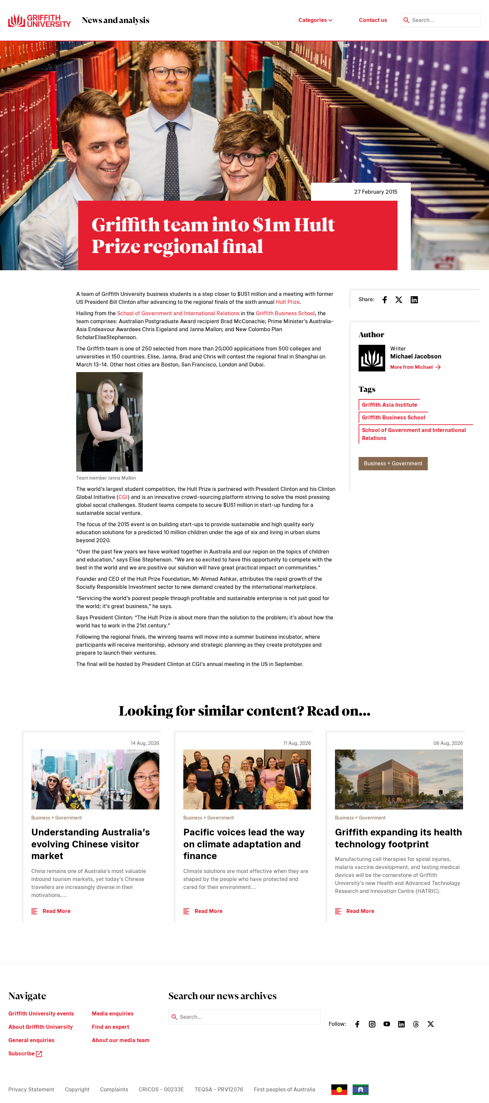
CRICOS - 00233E (161, 1089)
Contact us (373, 20)
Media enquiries (113, 1013)
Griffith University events (41, 1013)
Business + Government (393, 463)
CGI (123, 497)
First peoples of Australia (284, 1089)
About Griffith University (40, 1027)
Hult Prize (288, 302)
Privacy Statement (31, 1089)
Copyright (77, 1089)
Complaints (114, 1089)
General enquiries (31, 1040)
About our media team (121, 1040)
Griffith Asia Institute (389, 405)
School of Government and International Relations (178, 313)
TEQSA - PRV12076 (219, 1089)
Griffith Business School (285, 313)
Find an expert (110, 1027)
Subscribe (22, 1053)
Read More (57, 911)
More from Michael (411, 367)
